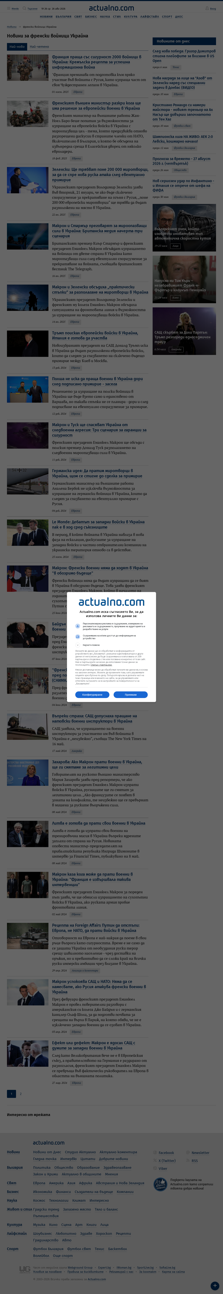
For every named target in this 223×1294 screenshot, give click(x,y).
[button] (111, 645)
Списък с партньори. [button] (101, 664)
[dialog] (111, 647)
